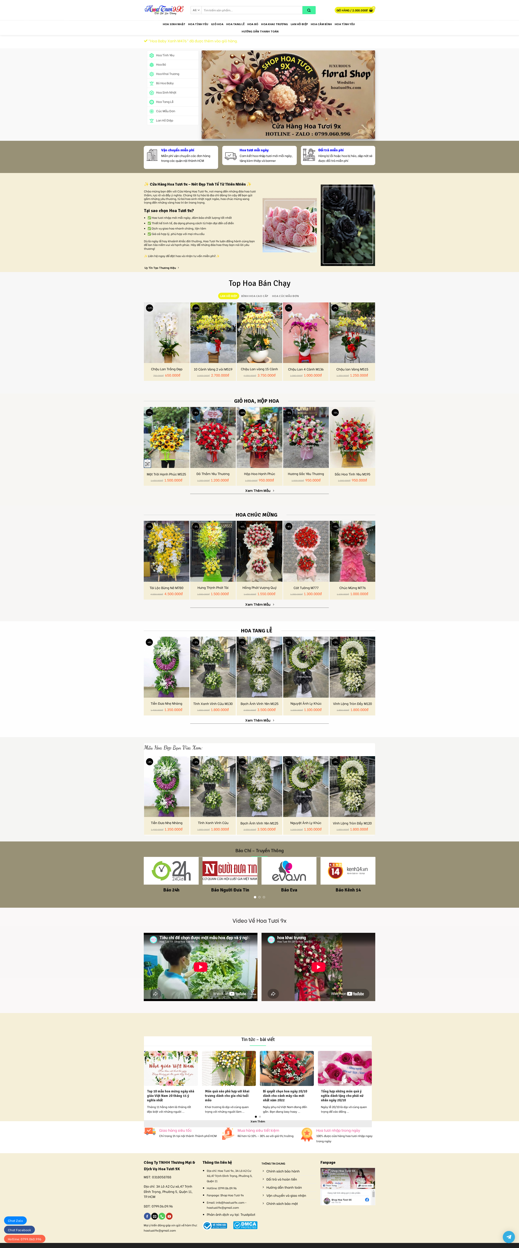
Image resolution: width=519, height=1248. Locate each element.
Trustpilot (247, 1214)
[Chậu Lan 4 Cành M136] (306, 332)
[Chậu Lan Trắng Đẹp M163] (167, 332)
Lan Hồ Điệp (299, 24)
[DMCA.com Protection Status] (245, 1224)
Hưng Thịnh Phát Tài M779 (212, 589)
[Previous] (141, 784)
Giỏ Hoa (217, 24)
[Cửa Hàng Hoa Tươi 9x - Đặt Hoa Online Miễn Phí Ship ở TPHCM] (164, 10)
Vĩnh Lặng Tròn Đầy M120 (352, 703)
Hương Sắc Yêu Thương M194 (306, 476)
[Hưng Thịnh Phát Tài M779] (213, 551)
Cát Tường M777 (306, 588)
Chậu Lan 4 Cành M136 (306, 369)
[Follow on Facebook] (147, 1216)
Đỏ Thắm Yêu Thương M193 (212, 476)
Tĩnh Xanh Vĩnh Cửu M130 (213, 703)
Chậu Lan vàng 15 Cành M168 (259, 371)
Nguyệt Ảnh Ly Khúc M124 (306, 705)
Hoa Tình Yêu (198, 24)
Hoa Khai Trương (274, 24)
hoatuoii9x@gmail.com (160, 1230)
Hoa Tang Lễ (235, 24)
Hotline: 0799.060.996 (25, 1239)
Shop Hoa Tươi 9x (232, 1195)
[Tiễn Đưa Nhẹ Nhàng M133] (166, 667)
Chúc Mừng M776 (352, 588)
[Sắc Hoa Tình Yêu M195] (352, 437)
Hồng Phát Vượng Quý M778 (259, 589)
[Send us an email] (154, 1216)
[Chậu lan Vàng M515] (352, 332)
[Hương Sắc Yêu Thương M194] (306, 437)
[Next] (377, 784)
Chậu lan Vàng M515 (352, 369)
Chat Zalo (15, 1220)
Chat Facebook (19, 1230)
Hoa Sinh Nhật (174, 24)
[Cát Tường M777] (306, 551)
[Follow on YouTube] (169, 1216)
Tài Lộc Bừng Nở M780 (166, 588)
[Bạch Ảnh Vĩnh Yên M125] (259, 667)
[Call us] (162, 1216)
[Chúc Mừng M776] (352, 551)
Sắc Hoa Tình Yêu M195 (352, 474)
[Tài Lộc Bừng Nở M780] (166, 551)
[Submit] (309, 10)
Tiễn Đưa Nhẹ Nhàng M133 (166, 705)
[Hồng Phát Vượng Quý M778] (259, 551)
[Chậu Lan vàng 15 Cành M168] (259, 332)
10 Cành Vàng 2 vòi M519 (213, 369)
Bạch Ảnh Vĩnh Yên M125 (260, 703)
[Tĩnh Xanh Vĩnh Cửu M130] (213, 667)
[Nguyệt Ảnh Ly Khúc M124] (306, 667)
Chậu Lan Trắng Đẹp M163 (166, 371)
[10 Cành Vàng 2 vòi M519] (213, 332)
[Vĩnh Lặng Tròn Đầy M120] (352, 667)
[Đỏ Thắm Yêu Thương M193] (213, 437)
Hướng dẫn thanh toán (260, 31)
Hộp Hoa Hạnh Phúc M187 (259, 476)
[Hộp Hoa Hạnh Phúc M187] (259, 437)
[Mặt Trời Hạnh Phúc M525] (166, 437)
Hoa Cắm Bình (321, 24)
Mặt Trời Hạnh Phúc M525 (166, 474)
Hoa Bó (252, 24)
